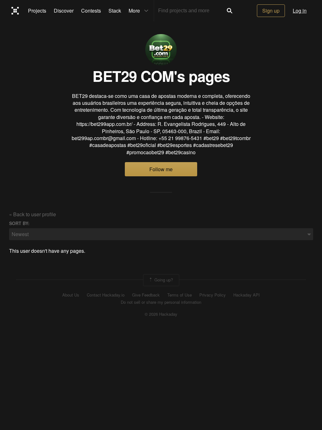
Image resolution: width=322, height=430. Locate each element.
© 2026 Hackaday (161, 314)
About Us (70, 295)
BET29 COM (133, 75)
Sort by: (19, 223)
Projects (37, 10)
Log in (300, 10)
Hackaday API (246, 295)
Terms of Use (179, 295)
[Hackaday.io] (15, 10)
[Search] (229, 10)
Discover (64, 10)
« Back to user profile (32, 214)
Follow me (161, 169)
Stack (114, 10)
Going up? (163, 280)
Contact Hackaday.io (106, 295)
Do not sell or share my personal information (161, 302)
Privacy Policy (212, 295)
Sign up (271, 10)
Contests (91, 10)
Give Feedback (146, 295)
